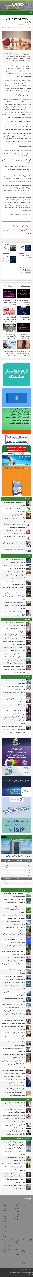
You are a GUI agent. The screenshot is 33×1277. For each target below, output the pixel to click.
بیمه (6, 25)
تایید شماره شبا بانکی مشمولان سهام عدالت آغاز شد (13, 700)
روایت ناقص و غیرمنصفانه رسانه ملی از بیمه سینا (13, 1050)
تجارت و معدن (5, 1225)
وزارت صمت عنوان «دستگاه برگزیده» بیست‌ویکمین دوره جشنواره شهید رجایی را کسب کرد (13, 1166)
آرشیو (4, 1246)
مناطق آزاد (4, 1250)
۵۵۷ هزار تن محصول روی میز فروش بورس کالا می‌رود (15, 582)
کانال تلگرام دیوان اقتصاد (23, 230)
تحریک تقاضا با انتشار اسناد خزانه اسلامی (14, 504)
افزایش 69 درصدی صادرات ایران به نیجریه (14, 694)
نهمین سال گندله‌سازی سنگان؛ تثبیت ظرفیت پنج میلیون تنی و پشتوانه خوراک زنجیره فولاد (13, 1118)
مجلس (10, 1249)
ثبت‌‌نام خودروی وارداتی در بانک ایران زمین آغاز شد (15, 923)
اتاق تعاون (22, 1253)
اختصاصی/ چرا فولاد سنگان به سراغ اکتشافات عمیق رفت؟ (14, 895)
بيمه (9, 25)
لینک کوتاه (25, 27)
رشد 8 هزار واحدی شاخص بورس (13, 946)
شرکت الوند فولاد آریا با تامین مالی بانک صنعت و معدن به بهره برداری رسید (14, 518)
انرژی (30, 1240)
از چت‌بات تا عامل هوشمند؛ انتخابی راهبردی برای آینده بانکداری (14, 1110)
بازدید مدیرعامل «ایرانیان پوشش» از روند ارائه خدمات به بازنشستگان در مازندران (14, 1014)
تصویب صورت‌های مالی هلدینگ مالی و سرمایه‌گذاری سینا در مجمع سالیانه (15, 605)
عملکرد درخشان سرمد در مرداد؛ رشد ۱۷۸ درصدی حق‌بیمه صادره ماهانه (14, 655)
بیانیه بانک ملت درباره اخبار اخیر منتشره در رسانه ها (14, 532)
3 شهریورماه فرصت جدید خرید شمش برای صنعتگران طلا (15, 1093)
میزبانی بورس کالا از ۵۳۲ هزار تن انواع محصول (14, 613)
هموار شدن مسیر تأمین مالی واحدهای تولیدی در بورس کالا (16, 959)
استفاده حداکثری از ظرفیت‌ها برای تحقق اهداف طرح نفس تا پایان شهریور (13, 1021)
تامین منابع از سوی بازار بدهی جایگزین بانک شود (15, 510)
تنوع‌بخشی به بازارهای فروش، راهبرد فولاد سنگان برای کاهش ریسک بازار (13, 1174)
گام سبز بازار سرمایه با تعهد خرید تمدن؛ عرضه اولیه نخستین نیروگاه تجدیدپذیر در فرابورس (15, 575)
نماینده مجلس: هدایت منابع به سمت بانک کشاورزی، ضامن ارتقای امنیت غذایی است (15, 985)
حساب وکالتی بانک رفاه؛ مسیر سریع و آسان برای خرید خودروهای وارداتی (13, 1006)
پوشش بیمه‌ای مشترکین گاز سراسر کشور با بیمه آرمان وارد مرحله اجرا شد (14, 636)
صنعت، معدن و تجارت (3, 1207)
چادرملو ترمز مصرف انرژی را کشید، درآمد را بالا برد (14, 1187)
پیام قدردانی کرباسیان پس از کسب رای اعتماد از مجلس (14, 712)
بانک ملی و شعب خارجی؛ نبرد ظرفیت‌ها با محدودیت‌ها (5, 249)
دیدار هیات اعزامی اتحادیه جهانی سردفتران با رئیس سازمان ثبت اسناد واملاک (14, 720)
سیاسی (10, 1203)
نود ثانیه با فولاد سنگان (23, 856)
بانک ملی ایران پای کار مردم (21, 270)
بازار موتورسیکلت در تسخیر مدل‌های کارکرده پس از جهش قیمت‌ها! (13, 916)
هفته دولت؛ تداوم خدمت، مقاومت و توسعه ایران (13, 1028)
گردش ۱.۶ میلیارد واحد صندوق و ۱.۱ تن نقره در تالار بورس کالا (14, 567)
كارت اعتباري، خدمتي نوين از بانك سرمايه (14, 538)
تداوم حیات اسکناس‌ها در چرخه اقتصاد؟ (15, 971)
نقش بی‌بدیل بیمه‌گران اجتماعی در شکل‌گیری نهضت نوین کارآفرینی (14, 1132)
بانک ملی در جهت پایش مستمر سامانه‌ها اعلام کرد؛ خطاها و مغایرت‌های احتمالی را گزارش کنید (15, 1086)
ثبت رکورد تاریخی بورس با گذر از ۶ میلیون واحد (14, 910)
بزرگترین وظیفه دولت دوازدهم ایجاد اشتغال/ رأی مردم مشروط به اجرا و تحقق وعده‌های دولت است (13, 729)
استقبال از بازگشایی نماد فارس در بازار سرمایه (13, 965)
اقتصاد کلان (23, 1204)
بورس (18, 1215)
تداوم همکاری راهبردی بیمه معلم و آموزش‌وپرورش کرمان (14, 642)
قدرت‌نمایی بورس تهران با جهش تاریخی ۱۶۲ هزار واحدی (15, 560)
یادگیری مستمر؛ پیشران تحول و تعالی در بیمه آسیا (15, 1126)
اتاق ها (23, 1240)
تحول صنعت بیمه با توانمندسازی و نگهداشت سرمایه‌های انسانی (14, 1056)
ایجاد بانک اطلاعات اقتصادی (15, 705)
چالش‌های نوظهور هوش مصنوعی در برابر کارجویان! (13, 999)
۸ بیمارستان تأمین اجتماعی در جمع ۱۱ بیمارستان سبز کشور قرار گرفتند (14, 661)
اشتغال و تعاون (10, 1242)
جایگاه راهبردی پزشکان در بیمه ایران (12, 934)
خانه (30, 1203)
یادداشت (4, 1241)
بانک (15, 1215)
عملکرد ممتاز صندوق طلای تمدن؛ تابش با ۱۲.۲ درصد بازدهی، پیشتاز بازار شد (13, 596)
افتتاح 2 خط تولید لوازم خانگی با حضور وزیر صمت (15, 1181)
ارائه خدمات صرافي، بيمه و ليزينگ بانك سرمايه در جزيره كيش (14, 525)
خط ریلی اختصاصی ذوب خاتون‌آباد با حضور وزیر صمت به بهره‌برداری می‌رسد (14, 1151)
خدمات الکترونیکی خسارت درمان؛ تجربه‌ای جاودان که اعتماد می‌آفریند (14, 978)
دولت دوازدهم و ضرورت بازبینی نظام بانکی (15, 681)
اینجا (17, 214)
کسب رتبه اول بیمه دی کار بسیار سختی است (15, 630)
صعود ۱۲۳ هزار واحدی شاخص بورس (12, 587)
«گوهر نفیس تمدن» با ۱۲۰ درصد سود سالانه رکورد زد (15, 1043)
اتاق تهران (23, 1253)
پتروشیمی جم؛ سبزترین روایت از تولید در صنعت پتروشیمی (15, 941)
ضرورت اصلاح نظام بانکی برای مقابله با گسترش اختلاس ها (13, 544)
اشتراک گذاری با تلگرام (15, 27)
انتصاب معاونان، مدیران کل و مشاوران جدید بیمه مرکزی (15, 624)
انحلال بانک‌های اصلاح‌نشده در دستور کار (15, 929)
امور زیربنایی (17, 1242)
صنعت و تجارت (3, 1225)
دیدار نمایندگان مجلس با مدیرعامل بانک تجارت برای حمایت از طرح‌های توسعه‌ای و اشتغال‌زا (14, 669)
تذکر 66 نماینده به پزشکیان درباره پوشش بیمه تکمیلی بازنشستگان (14, 1078)
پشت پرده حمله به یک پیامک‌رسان (13, 549)
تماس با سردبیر (17, 1252)
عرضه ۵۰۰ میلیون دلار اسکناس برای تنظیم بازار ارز (14, 993)
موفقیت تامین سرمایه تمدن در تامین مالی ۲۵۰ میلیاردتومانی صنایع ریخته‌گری (13, 1064)
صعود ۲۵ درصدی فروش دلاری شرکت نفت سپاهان (15, 1159)
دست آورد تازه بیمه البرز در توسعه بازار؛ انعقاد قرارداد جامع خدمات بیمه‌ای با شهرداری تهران (13, 902)
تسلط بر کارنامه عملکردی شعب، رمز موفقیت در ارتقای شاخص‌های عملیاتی (14, 1071)
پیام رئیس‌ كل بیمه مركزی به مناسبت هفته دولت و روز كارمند (13, 649)
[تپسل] (4, 363)
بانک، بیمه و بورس (15, 25)
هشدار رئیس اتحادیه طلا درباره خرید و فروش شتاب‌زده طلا (13, 953)
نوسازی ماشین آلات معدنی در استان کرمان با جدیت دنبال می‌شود (14, 1143)
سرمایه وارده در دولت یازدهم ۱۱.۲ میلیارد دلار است (14, 688)
